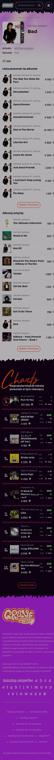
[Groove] (8, 5)
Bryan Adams (27, 396)
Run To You (27, 400)
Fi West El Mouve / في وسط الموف (30, 494)
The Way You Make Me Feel (26, 80)
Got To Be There (22, 312)
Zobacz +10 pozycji (29, 205)
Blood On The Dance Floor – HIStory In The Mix (28, 262)
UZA (23, 513)
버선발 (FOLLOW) (30, 549)
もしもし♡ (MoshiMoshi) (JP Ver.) (29, 439)
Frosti (35, 413)
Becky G (33, 471)
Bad (15, 324)
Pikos (23, 526)
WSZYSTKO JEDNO (27, 418)
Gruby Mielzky (27, 454)
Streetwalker (21, 92)
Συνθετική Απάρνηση (26, 531)
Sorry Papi (27, 474)
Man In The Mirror (23, 130)
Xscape (17, 299)
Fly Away (18, 193)
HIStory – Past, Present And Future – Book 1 (27, 338)
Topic (23, 471)
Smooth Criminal (23, 117)
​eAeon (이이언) (27, 562)
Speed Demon (21, 105)
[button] (48, 5)
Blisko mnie (28, 458)
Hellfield (24, 413)
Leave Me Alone (22, 155)
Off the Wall (20, 286)
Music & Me (20, 236)
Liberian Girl (20, 142)
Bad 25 (17, 248)
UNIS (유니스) (27, 432)
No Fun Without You (30, 567)
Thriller (17, 274)
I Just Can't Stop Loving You (27, 181)
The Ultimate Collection (27, 223)
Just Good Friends (24, 168)
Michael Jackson (25, 17)
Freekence (26, 488)
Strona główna (8, 17)
